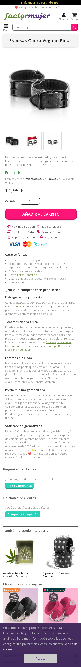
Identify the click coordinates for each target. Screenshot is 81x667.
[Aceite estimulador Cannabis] (20, 552)
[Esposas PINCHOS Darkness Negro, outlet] (60, 552)
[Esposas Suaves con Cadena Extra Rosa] (60, 605)
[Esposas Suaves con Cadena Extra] (20, 605)
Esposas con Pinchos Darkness (56, 574)
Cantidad (11, 201)
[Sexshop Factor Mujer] (27, 20)
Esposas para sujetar (58, 342)
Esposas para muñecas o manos (25, 346)
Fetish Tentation (27, 275)
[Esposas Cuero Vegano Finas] (12, 141)
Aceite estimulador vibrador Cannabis (15, 574)
